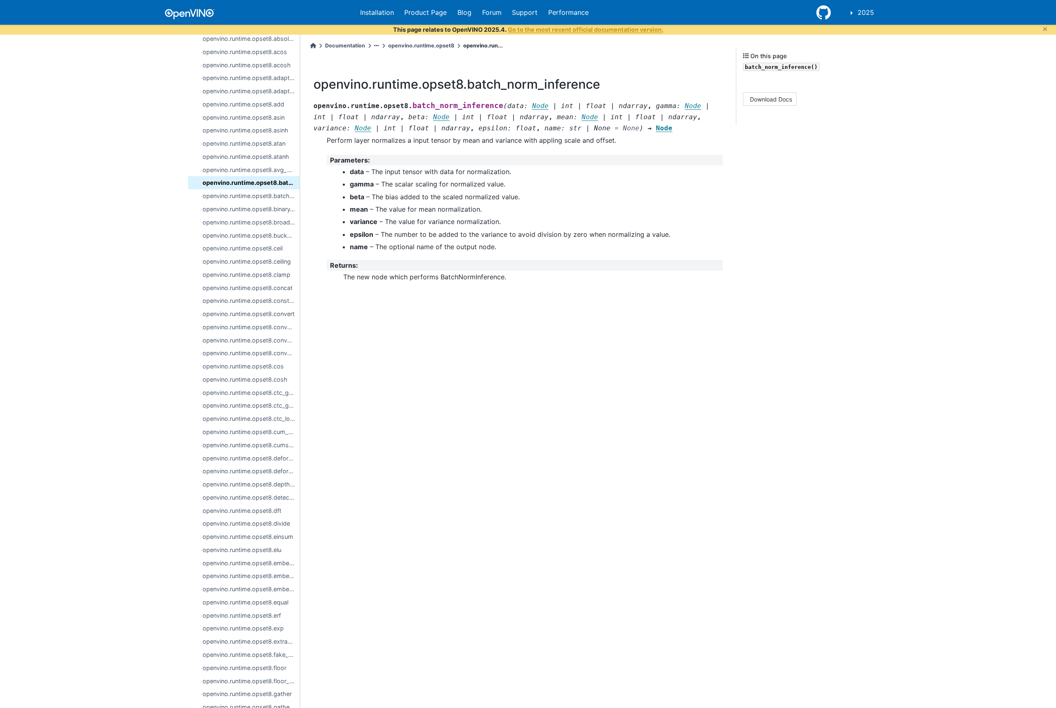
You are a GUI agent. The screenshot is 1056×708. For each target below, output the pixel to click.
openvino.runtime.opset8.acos (245, 51)
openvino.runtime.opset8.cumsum (250, 444)
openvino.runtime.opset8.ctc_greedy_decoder (251, 392)
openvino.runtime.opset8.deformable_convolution (251, 458)
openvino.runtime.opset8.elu (242, 549)
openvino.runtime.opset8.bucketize (251, 235)
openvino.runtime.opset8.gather (247, 693)
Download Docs (771, 98)
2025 (866, 12)
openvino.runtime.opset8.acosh (247, 64)
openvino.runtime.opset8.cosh (245, 379)
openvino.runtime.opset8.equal (245, 602)
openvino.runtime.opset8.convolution (251, 340)
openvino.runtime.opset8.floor (244, 667)
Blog (464, 12)
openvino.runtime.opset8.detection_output (251, 497)
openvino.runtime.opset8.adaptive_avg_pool (251, 77)
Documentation (345, 45)
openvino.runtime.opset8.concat (247, 287)
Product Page (425, 12)
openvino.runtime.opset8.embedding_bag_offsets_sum (251, 562)
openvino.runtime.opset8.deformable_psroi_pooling (251, 470)
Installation (377, 12)
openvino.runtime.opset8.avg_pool (251, 169)
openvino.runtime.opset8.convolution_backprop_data (251, 352)
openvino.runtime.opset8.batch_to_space (251, 195)
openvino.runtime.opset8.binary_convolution (251, 208)
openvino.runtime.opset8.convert (249, 313)
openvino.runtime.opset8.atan (244, 143)
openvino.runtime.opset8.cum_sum (251, 431)
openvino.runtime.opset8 (421, 45)
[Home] (313, 45)
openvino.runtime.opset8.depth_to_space (251, 484)
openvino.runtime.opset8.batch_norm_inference (251, 182)
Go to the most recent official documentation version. (585, 29)
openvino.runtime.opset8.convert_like (251, 326)
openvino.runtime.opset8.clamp (246, 274)
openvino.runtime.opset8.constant (250, 300)
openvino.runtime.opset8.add (243, 104)
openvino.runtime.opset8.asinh (245, 130)
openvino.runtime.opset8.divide (246, 523)
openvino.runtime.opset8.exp (243, 628)
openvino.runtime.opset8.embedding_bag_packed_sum (251, 575)
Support (524, 12)
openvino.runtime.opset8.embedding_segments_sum (251, 588)
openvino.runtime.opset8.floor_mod (251, 680)
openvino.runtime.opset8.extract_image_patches (251, 641)
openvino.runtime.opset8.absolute (250, 38)
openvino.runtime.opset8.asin (244, 117)
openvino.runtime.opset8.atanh (246, 156)
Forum (492, 12)
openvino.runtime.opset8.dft (242, 510)
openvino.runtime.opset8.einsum (248, 536)
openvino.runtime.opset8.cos (243, 366)
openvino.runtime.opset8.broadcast (251, 222)
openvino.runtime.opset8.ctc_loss (250, 418)
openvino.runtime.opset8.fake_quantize (251, 654)
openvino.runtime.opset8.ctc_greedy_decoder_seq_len (251, 405)
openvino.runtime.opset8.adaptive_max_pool (251, 90)
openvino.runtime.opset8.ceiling (247, 261)
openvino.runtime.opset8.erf (242, 615)
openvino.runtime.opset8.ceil (243, 248)
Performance (568, 12)
